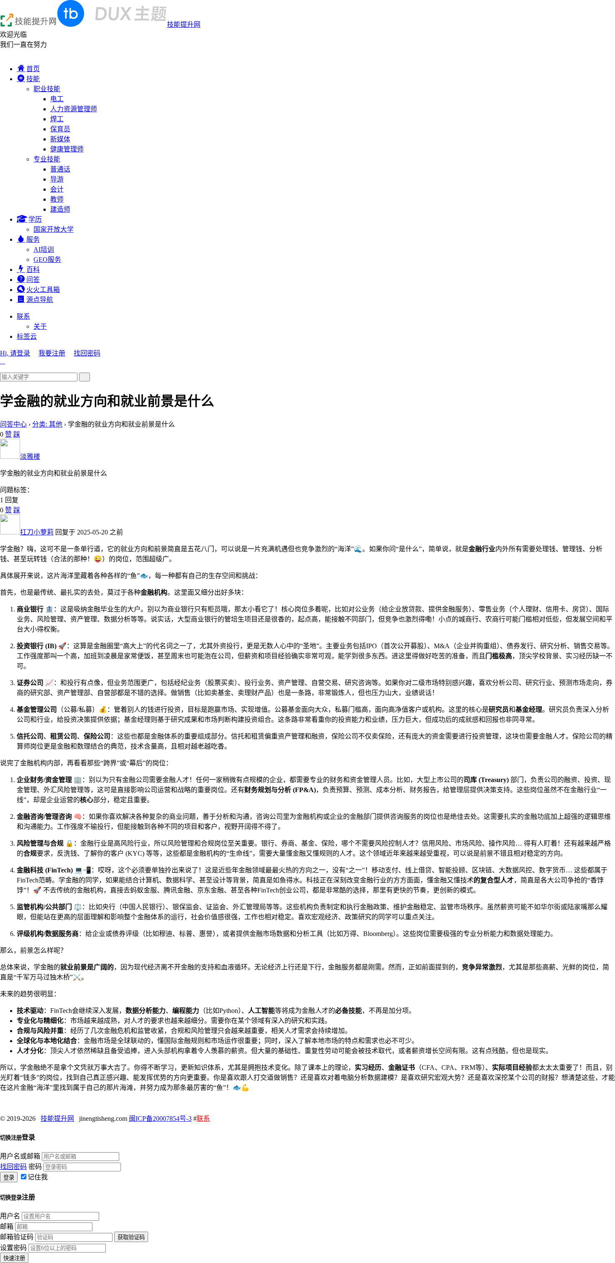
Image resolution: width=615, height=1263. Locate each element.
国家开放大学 (53, 229)
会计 (57, 189)
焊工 (57, 119)
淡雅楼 (30, 456)
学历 (35, 219)
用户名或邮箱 (20, 1156)
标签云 (27, 336)
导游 (57, 179)
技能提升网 (183, 24)
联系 (23, 316)
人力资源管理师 (73, 108)
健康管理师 (67, 149)
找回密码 (87, 353)
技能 (33, 78)
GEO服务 (47, 259)
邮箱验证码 (16, 1236)
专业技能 (46, 159)
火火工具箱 (43, 289)
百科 (33, 269)
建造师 (60, 209)
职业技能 (46, 88)
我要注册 (51, 353)
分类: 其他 (47, 424)
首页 (33, 68)
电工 (57, 98)
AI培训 (43, 249)
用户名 (10, 1216)
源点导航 (39, 299)
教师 (57, 199)
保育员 (60, 129)
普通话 (60, 169)
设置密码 (13, 1247)
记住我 (38, 1177)
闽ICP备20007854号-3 (160, 1118)
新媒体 (60, 139)
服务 (33, 239)
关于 (40, 326)
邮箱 (6, 1226)
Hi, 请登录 (15, 353)
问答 (33, 279)
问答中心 (13, 424)
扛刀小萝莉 (37, 532)
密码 (35, 1166)
